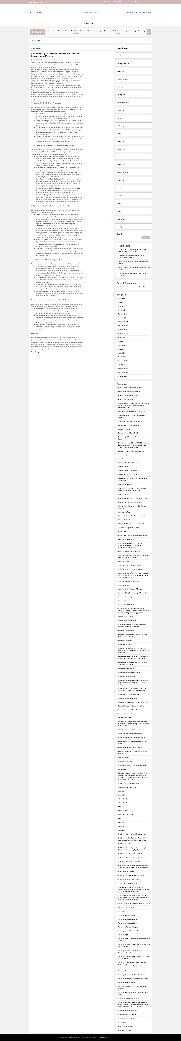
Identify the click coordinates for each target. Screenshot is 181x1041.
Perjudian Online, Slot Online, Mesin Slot (130, 747)
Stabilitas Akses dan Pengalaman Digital (131, 875)
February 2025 (122, 361)
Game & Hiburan (123, 467)
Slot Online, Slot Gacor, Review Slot (129, 862)
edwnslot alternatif (124, 459)
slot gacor (121, 71)
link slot (120, 87)
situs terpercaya (123, 126)
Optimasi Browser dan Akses (127, 620)
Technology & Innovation (126, 907)
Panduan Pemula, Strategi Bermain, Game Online (133, 702)
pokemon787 (122, 769)
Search (119, 234)
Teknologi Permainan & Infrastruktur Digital (131, 975)
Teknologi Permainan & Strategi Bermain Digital (133, 979)
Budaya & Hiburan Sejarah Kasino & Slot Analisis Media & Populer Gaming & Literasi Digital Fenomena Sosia (133, 405)
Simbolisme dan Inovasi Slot (127, 787)
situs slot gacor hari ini (125, 814)
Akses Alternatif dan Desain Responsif (130, 388)
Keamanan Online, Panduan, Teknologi (130, 589)
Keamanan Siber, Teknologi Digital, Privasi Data (133, 593)
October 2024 (122, 376)
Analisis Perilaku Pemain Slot (127, 395)
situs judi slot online (124, 803)
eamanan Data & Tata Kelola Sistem (129, 425)
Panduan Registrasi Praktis (126, 714)
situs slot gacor (123, 79)
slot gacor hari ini (123, 64)
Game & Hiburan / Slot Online (127, 470)
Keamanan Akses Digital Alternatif (129, 551)
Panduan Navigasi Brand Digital (128, 698)
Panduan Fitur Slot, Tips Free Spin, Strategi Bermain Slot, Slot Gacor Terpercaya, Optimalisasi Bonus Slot (134, 650)
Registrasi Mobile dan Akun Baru (128, 783)
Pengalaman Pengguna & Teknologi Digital (131, 737)
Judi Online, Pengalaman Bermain (128, 528)
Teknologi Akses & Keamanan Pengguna (130, 931)
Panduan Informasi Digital (126, 668)
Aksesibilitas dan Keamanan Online (129, 391)
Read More (34, 352)
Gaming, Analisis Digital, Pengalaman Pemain (132, 498)
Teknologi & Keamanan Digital (127, 919)
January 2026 (122, 318)
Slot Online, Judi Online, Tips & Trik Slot (130, 854)
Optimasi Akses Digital (125, 617)
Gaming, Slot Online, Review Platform (130, 502)
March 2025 (122, 357)
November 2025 (123, 326)
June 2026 (121, 298)
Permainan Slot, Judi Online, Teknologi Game (132, 765)
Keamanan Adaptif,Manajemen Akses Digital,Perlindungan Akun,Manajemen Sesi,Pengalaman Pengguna (130, 545)
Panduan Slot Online (124, 718)
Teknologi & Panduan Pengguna (128, 927)
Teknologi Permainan (125, 971)
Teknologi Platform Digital (126, 982)
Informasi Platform (124, 512)
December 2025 (123, 322)
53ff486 (35, 60)
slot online (121, 830)
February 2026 (122, 314)
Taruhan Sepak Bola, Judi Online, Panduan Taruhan (134, 903)
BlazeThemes (103, 1037)
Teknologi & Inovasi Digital (126, 915)
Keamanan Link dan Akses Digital (128, 581)
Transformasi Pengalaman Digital (128, 998)
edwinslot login (123, 455)
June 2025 (121, 345)
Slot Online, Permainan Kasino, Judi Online (131, 858)
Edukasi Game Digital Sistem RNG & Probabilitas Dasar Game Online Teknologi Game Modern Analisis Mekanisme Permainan (133, 445)
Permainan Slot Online (125, 761)
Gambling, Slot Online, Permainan (128, 463)
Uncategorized (122, 1022)
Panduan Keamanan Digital (126, 676)
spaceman (121, 219)
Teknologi (121, 911)
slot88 (120, 196)
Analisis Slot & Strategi (125, 399)
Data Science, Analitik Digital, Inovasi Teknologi (133, 411)
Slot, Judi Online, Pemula (126, 872)
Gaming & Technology (125, 484)
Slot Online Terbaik (124, 844)
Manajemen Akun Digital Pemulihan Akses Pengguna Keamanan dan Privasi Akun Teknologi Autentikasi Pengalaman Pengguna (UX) (133, 611)
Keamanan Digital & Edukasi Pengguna (130, 569)
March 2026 (122, 310)
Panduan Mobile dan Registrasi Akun (129, 694)
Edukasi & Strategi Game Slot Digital (129, 433)
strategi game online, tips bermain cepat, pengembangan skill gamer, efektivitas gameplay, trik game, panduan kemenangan (133, 889)
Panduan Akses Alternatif (126, 630)
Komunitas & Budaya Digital (127, 601)
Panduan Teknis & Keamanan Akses (129, 730)
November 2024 (123, 372)
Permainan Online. (124, 757)
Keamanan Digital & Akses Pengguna (129, 565)
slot (119, 56)
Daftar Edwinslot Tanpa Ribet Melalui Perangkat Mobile (57, 31)
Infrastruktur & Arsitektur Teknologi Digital (131, 516)
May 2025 (121, 349)
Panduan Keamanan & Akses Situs (129, 672)
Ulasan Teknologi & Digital (126, 1018)
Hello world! (141, 287)
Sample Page (88, 24)
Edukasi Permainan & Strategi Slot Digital (131, 451)
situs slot (121, 110)
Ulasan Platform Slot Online (127, 1014)
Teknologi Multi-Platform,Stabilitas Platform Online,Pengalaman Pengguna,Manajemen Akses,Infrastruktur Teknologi (132, 965)
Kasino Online (122, 531)
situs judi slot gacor (124, 799)
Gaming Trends (123, 494)
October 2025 (122, 329)
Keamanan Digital (123, 561)
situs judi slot (122, 795)
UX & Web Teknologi (124, 1030)
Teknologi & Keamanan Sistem (127, 923)
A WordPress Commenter (126, 287)
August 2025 (122, 337)
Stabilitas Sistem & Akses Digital (128, 879)
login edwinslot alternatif (126, 605)
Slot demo (34, 85)
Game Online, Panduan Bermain (128, 474)
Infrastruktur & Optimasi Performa (128, 520)
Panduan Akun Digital (125, 644)
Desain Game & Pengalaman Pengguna (130, 421)
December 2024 (123, 369)
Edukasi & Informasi (124, 429)
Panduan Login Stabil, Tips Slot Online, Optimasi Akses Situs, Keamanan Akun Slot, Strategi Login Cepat (133, 682)
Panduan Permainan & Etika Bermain (129, 710)
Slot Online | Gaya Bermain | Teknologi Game (132, 834)
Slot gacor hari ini (123, 102)
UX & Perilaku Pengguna (125, 1026)
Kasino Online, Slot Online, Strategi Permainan (132, 535)
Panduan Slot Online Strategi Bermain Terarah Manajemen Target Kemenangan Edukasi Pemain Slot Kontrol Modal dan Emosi (133, 724)
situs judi (121, 791)
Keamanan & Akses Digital (126, 539)
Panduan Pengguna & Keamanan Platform (131, 706)
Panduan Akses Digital (125, 640)
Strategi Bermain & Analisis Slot (128, 883)
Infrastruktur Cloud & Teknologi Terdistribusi (132, 524)
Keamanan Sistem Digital (126, 597)
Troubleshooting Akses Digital (127, 1010)
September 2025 (123, 333)
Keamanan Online (123, 585)
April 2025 (121, 353)
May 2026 (121, 302)
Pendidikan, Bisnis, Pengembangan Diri (130, 734)
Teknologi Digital (123, 935)
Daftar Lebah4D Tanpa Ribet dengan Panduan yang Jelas (121, 2)
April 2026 (121, 306)
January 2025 (122, 365)
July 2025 (121, 341)
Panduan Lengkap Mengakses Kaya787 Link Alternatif (143, 31)
